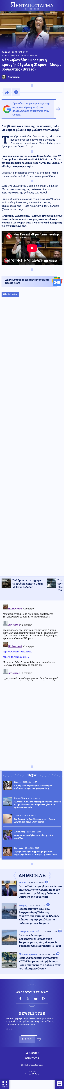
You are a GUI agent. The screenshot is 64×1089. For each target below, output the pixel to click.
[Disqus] (32, 642)
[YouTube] (35, 998)
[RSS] (43, 998)
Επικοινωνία (32, 1058)
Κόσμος (6, 51)
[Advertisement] (32, 440)
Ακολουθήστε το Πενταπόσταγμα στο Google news (27, 281)
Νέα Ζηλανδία (10, 294)
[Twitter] (28, 998)
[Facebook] (20, 998)
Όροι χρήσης (32, 1052)
